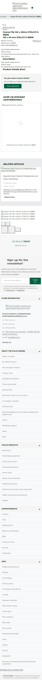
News (4, 431)
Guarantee (6, 553)
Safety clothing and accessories (14, 495)
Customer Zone (8, 542)
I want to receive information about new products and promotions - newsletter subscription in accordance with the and (21, 288)
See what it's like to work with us (15, 395)
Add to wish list (8, 27)
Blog (4, 437)
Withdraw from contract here (11, 670)
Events (5, 650)
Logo (4, 639)
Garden (5, 500)
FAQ (4, 520)
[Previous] (3, 224)
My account (6, 628)
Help (4, 561)
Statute (5, 572)
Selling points (7, 525)
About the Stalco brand (13, 351)
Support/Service (9, 509)
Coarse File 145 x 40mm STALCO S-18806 (21, 145)
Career (4, 420)
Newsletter (6, 656)
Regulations (21, 290)
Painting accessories (10, 467)
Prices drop (6, 611)
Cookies (5, 595)
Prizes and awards (9, 384)
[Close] (18, 230)
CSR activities (7, 406)
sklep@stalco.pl (14, 337)
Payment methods (9, 600)
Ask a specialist (13, 86)
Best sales (6, 622)
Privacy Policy (10, 290)
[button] (35, 7)
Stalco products (10, 445)
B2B (4, 536)
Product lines (7, 373)
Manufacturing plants (10, 379)
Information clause (9, 606)
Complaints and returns (11, 589)
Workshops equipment (11, 456)
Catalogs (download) (10, 634)
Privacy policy (7, 583)
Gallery (5, 645)
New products (7, 617)
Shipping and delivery (10, 567)
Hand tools (8, 186)
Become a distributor (10, 531)
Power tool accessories (11, 478)
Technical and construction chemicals (17, 489)
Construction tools (9, 461)
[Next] (11, 229)
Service (5, 548)
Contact (5, 514)
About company (8, 356)
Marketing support (9, 425)
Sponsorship (7, 390)
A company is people (10, 401)
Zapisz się (35, 281)
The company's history (11, 367)
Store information (11, 298)
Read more (9, 197)
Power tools (7, 473)
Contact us (6, 342)
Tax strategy (7, 578)
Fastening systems (9, 484)
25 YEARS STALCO (9, 362)
